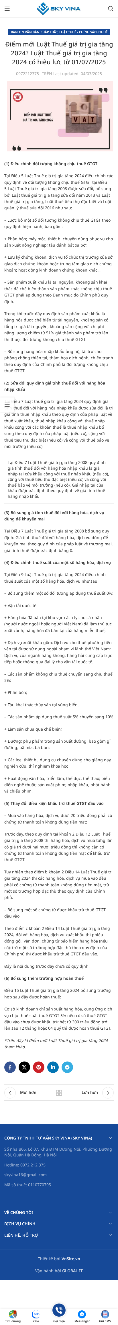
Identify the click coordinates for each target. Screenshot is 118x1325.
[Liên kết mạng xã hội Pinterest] (38, 1067)
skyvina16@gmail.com (25, 1174)
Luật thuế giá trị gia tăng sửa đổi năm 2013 (54, 195)
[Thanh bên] (7, 404)
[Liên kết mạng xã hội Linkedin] (53, 1067)
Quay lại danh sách (59, 1092)
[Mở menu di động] (7, 8)
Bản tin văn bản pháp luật (34, 32)
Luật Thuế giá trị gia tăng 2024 (54, 175)
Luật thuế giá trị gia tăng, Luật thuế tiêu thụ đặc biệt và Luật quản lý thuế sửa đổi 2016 (57, 201)
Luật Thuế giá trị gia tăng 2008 (38, 188)
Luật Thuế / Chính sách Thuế (83, 32)
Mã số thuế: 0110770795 (27, 1184)
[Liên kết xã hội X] (24, 1067)
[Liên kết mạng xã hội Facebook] (10, 1067)
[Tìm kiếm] (111, 8)
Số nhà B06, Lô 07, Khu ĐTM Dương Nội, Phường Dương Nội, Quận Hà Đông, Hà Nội (58, 1152)
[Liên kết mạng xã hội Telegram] (67, 1067)
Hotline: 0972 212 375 (25, 1165)
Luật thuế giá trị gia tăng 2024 (54, 401)
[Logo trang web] (59, 8)
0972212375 (27, 73)
